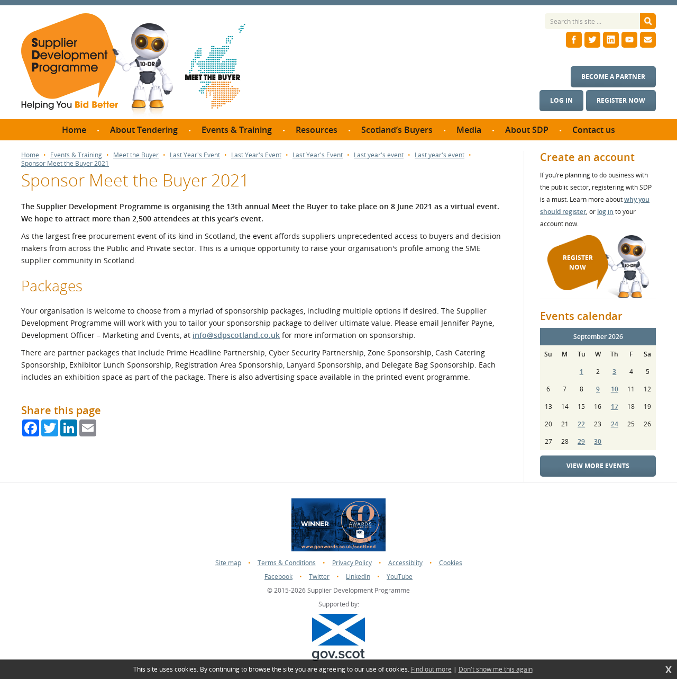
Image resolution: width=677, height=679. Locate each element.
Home (30, 155)
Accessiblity (405, 562)
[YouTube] (629, 40)
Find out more (431, 669)
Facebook (278, 576)
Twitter (319, 576)
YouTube (400, 576)
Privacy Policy (352, 562)
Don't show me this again (496, 669)
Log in (561, 100)
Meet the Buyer (136, 155)
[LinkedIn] (611, 40)
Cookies (450, 562)
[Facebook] (574, 40)
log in (605, 211)
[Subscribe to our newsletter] (648, 40)
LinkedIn (358, 576)
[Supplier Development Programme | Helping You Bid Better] (97, 66)
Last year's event (379, 155)
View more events (597, 465)
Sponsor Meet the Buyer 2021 (65, 163)
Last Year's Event (195, 155)
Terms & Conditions (287, 562)
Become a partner (613, 76)
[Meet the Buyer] (215, 66)
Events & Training (76, 155)
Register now (621, 100)
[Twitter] (592, 40)
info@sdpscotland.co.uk (236, 335)
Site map (228, 562)
